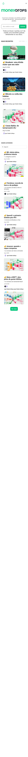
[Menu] (26, 3)
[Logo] (3, 3)
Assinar (22, 26)
